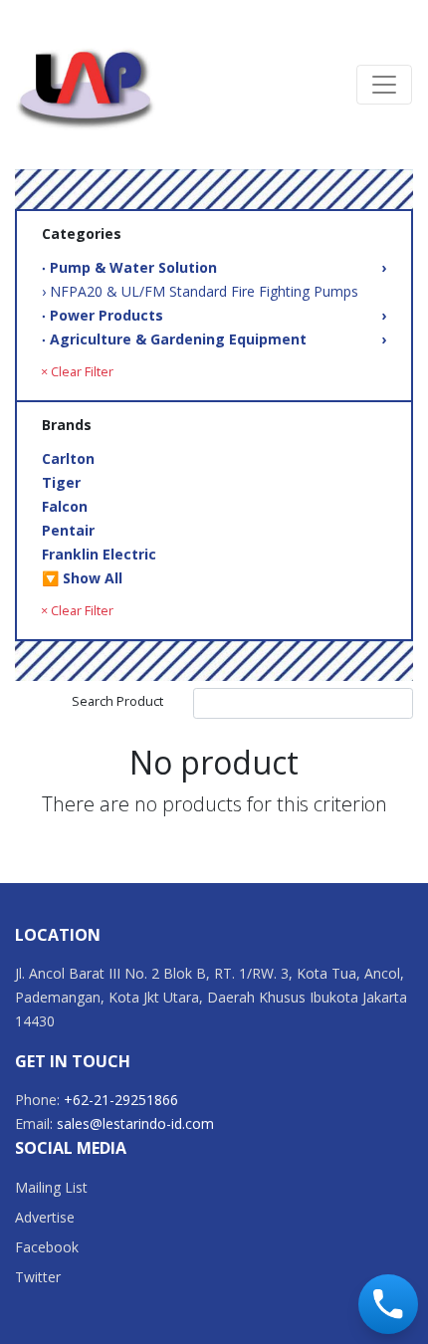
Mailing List (51, 1187)
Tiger (61, 482)
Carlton (68, 458)
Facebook (47, 1246)
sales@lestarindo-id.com (135, 1123)
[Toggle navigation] (384, 85)
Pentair (68, 530)
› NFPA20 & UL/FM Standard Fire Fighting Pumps (200, 291)
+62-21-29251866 (121, 1099)
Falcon (65, 506)
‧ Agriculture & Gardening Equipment (214, 339)
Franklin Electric (99, 554)
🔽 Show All (82, 577)
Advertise (45, 1217)
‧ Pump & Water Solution (214, 267)
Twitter (38, 1276)
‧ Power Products (214, 315)
